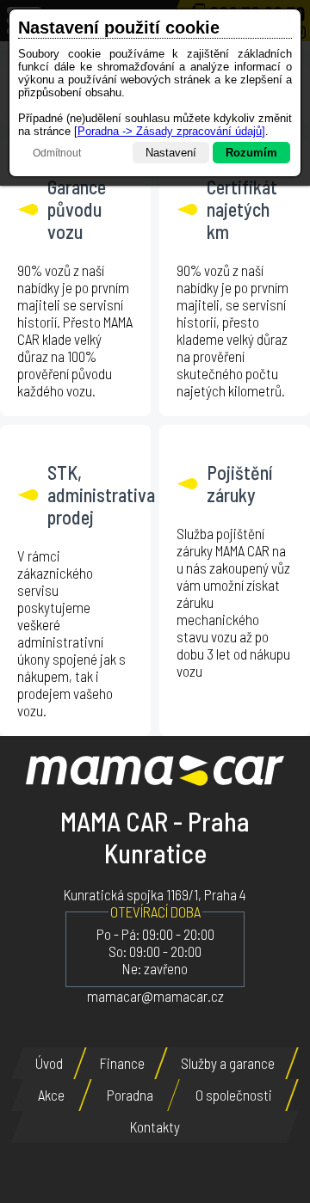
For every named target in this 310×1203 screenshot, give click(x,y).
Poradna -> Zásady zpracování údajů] (171, 131)
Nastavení (171, 152)
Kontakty (155, 1126)
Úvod (49, 1062)
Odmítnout (57, 153)
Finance (122, 1062)
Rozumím (251, 152)
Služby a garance (228, 1062)
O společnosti (233, 1094)
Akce (51, 1094)
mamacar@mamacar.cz (155, 995)
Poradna (130, 1094)
